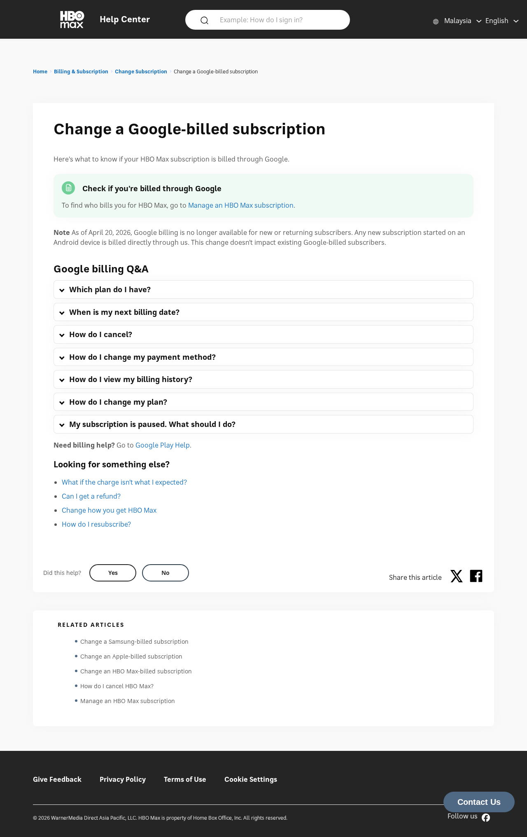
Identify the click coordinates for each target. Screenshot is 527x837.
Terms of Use (185, 779)
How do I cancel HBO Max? (117, 686)
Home (40, 71)
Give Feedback (57, 779)
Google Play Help (162, 445)
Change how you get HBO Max (109, 510)
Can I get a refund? (91, 496)
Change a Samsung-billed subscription (134, 641)
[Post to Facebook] (476, 577)
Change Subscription (141, 71)
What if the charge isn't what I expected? (124, 482)
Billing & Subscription (81, 71)
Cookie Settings (250, 779)
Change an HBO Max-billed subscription (136, 671)
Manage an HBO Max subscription (241, 205)
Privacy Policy (123, 779)
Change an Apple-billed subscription (131, 656)
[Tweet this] (458, 577)
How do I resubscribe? (96, 524)
